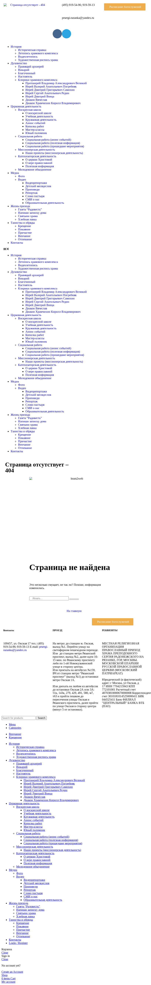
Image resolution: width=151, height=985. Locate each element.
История (16, 46)
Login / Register (18, 943)
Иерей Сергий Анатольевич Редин (47, 93)
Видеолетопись (27, 56)
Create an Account (12, 971)
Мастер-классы (34, 129)
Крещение (24, 226)
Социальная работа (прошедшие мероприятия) (54, 146)
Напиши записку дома (32, 212)
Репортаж (31, 192)
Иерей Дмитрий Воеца (39, 96)
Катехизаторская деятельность (37, 156)
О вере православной (38, 162)
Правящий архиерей (31, 66)
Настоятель (25, 76)
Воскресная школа (29, 109)
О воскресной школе (38, 113)
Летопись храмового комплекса (38, 53)
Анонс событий (35, 123)
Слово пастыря (34, 196)
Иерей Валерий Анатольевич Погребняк (51, 86)
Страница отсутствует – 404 (37, 467)
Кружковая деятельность (40, 119)
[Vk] (57, 33)
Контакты (17, 242)
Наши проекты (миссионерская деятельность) (54, 153)
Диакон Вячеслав (36, 99)
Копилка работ (34, 126)
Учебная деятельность (39, 116)
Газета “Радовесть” (30, 209)
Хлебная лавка (27, 219)
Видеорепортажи (36, 182)
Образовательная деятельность (44, 202)
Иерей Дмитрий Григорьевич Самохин (50, 89)
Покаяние (24, 229)
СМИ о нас (32, 199)
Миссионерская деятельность (36, 149)
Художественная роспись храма (38, 59)
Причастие (25, 232)
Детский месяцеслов (38, 186)
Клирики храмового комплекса (37, 79)
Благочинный (26, 73)
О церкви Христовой (38, 159)
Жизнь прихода (20, 206)
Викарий (23, 69)
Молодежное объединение (34, 169)
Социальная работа (30, 136)
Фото (21, 176)
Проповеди (32, 189)
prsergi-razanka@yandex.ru (25, 648)
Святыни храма (28, 216)
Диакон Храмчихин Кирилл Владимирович (52, 103)
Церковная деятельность (26, 106)
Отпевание (25, 239)
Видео (22, 179)
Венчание (24, 236)
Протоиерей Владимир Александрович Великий (56, 83)
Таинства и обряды (23, 222)
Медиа (15, 172)
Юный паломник (36, 133)
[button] (124, 7)
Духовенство (19, 63)
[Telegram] (66, 33)
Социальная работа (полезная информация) (52, 143)
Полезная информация (39, 166)
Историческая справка (32, 50)
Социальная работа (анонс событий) (48, 139)
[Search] (74, 599)
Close (4, 952)
